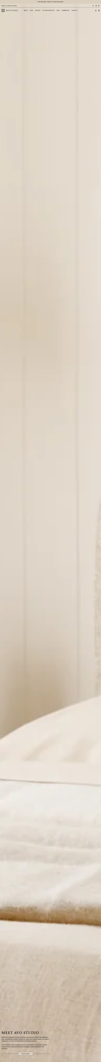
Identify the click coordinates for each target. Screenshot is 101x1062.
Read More (26, 1053)
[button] (93, 5)
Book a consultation (9, 5)
